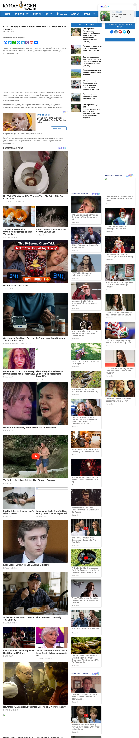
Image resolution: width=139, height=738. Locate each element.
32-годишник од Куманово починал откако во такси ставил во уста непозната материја (91, 85)
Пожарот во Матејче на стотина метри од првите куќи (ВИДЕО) (92, 48)
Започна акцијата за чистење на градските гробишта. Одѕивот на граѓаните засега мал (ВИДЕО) (92, 61)
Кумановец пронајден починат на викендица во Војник (92, 72)
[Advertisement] (120, 76)
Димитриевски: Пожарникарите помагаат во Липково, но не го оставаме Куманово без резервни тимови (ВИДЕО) (91, 35)
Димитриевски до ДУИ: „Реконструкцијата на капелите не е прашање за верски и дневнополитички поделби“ (91, 111)
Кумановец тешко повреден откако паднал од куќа (90, 96)
